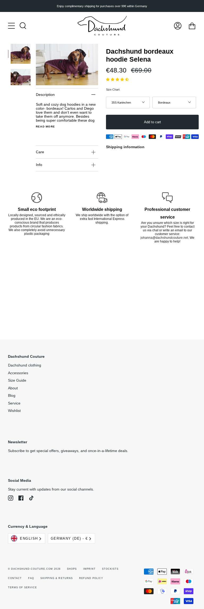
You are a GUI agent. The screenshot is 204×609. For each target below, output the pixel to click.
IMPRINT (89, 569)
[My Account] (178, 26)
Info (39, 165)
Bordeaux (164, 102)
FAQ (31, 578)
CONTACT (15, 578)
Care (40, 152)
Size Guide (17, 380)
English (29, 538)
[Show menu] (12, 26)
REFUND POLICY (91, 578)
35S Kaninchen (121, 102)
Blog (11, 396)
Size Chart (113, 89)
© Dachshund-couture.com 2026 (34, 569)
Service (14, 403)
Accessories (18, 373)
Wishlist (14, 411)
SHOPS (72, 569)
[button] (118, 80)
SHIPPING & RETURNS (56, 578)
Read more (45, 126)
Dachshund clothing (24, 365)
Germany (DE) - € (69, 538)
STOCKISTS (110, 569)
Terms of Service (22, 587)
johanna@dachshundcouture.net (164, 238)
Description (45, 95)
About (13, 388)
